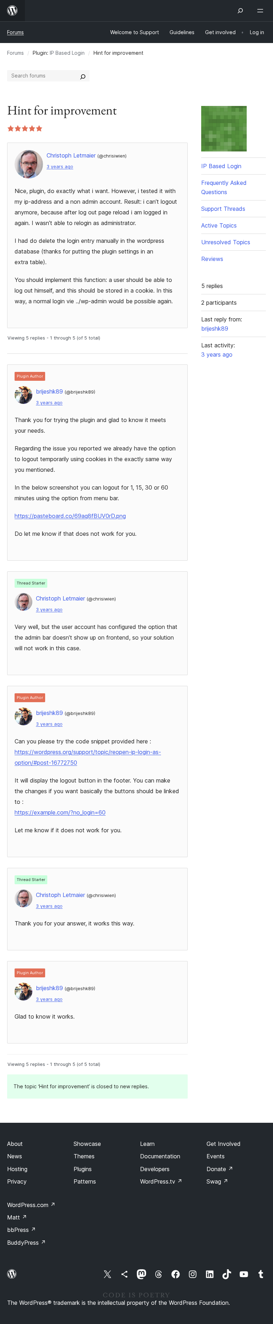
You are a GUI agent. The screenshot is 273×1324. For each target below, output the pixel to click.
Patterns (85, 1181)
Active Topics (219, 225)
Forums (15, 32)
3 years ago (60, 166)
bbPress (21, 1229)
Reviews (212, 258)
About (15, 1143)
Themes (84, 1156)
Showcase (87, 1143)
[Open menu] (261, 10)
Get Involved (224, 1143)
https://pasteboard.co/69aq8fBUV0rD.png (70, 515)
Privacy (17, 1181)
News (14, 1156)
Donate (220, 1169)
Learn (147, 1143)
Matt (17, 1217)
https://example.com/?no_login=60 (60, 812)
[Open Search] (240, 10)
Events (216, 1156)
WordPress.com (31, 1204)
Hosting (17, 1169)
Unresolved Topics (225, 242)
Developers (155, 1169)
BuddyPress (26, 1242)
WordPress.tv (161, 1181)
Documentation (160, 1156)
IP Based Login (67, 53)
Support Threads (223, 208)
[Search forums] (83, 75)
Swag (217, 1181)
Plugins (83, 1169)
